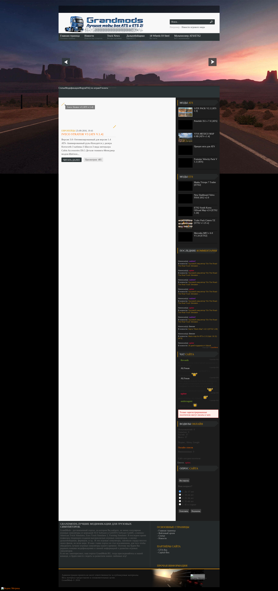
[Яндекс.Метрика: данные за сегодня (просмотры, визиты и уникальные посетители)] (199, 576)
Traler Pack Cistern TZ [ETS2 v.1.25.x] (204, 221)
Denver (180, 462)
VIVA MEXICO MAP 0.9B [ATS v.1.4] (204, 135)
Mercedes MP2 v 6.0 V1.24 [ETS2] (203, 234)
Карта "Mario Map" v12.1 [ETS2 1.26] (203, 329)
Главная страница (70, 36)
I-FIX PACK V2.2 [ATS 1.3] (205, 109)
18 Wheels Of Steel (159, 36)
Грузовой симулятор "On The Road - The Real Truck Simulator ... (198, 265)
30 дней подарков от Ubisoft (199, 346)
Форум (82, 88)
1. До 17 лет (187, 492)
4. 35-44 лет (187, 501)
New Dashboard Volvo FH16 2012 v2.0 (204, 196)
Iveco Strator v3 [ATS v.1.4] (82, 134)
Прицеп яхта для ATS (204, 146)
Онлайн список (185, 447)
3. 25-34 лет (187, 498)
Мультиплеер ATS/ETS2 (187, 36)
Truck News (114, 36)
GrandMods (214, 347)
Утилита (104, 88)
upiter (187, 462)
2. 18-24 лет (187, 495)
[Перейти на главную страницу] (103, 24)
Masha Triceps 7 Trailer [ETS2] (205, 183)
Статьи (62, 88)
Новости (93, 36)
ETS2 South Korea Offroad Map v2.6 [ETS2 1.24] (205, 210)
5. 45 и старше (188, 504)
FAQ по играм (93, 88)
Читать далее (71, 160)
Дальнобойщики (135, 36)
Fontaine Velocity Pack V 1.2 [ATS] (205, 160)
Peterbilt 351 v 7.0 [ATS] (205, 121)
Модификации (72, 88)
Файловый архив (166, 533)
